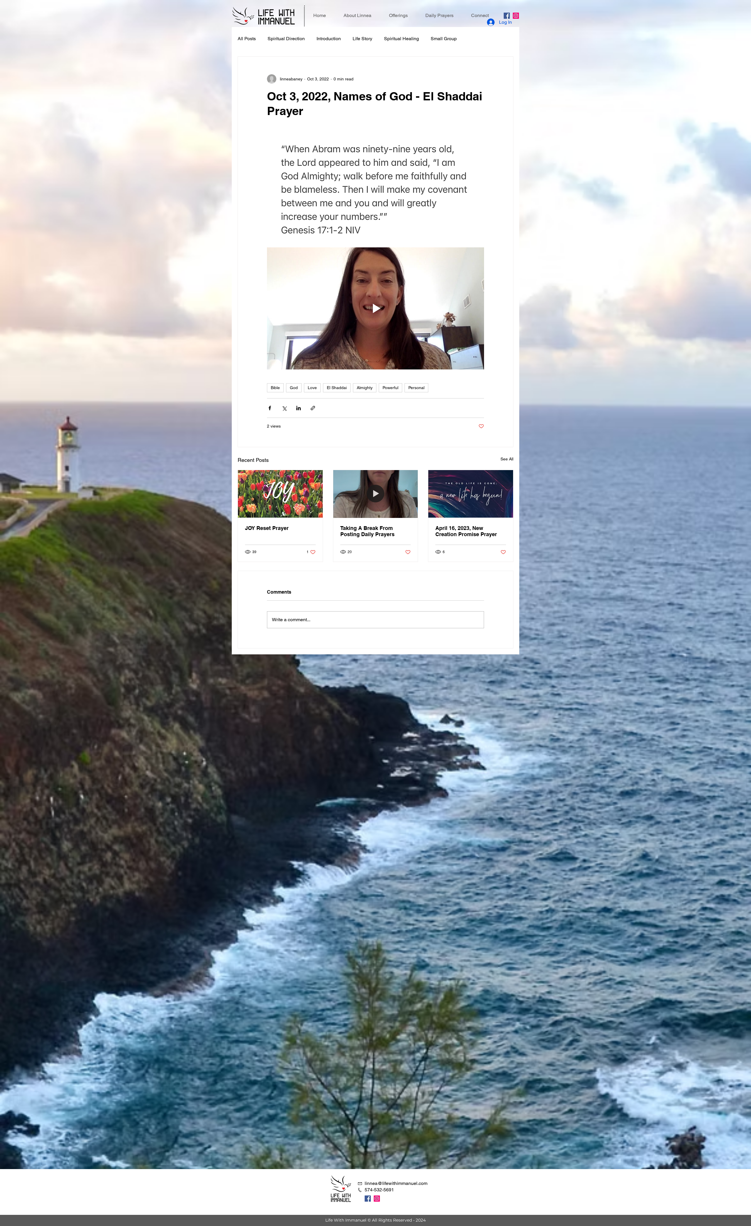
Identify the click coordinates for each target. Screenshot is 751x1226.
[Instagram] (516, 16)
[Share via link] (313, 408)
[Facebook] (507, 16)
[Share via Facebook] (270, 408)
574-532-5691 (379, 1190)
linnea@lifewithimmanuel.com (396, 1183)
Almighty (365, 387)
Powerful (390, 387)
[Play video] (375, 308)
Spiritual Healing (401, 38)
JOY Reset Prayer (267, 528)
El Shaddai (337, 387)
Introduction (329, 38)
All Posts (247, 38)
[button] (398, 15)
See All (506, 459)
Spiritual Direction (286, 38)
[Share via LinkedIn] (298, 408)
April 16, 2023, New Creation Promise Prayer (466, 531)
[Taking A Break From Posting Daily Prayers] (375, 494)
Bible (275, 387)
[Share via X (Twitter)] (284, 408)
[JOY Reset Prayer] (280, 494)
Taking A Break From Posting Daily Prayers (367, 531)
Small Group (444, 38)
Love (312, 387)
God (294, 387)
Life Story (362, 38)
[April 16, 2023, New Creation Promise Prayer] (470, 494)
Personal (416, 387)
